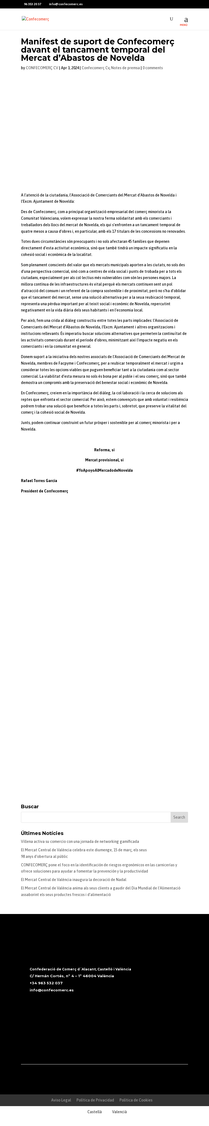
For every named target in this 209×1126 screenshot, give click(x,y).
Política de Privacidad (95, 1100)
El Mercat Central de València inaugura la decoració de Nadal (73, 879)
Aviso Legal (61, 1100)
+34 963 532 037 (46, 983)
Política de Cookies (135, 1100)
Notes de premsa (125, 68)
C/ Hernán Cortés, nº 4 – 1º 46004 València (72, 976)
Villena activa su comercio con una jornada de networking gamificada (80, 841)
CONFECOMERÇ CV (42, 68)
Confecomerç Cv (95, 68)
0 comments (153, 68)
